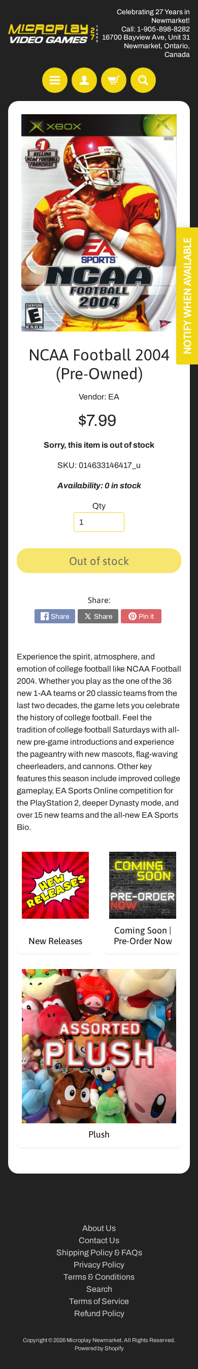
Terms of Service (99, 1301)
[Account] (84, 80)
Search (99, 1289)
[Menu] (55, 80)
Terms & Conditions (99, 1277)
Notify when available (187, 296)
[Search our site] (143, 80)
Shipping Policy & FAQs (99, 1252)
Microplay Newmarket (94, 1340)
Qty (99, 506)
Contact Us (99, 1240)
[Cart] (113, 80)
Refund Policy (99, 1313)
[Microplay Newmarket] (53, 33)
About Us (99, 1228)
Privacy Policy (99, 1264)
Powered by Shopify (99, 1348)
